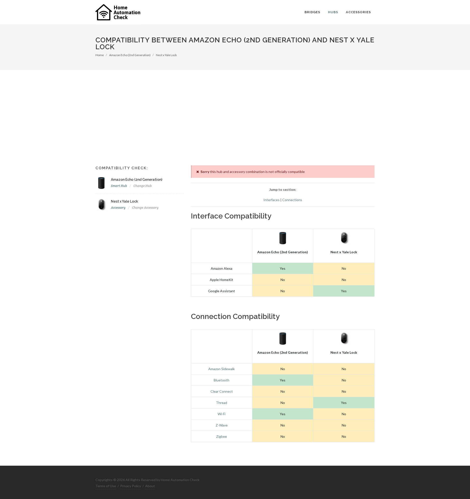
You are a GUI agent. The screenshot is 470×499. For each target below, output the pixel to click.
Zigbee (221, 436)
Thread (221, 403)
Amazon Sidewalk (221, 369)
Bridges (312, 12)
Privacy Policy (130, 486)
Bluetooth (221, 380)
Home (99, 55)
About (150, 486)
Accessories (358, 12)
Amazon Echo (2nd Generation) (130, 55)
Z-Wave (222, 425)
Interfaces (271, 200)
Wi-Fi (221, 414)
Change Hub (142, 186)
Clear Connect (222, 391)
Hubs (333, 12)
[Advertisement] (235, 126)
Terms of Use (105, 486)
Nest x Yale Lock (166, 55)
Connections (292, 200)
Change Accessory (145, 208)
